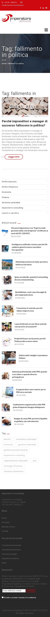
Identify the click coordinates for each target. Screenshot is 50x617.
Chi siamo (6, 522)
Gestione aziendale (11, 202)
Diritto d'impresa (10, 186)
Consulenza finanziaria (11, 549)
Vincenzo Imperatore (14, 471)
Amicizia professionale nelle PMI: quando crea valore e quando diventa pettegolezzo (29, 374)
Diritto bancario (9, 181)
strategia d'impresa (13, 466)
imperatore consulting (14, 455)
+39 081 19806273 (10, 2)
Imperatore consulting (12, 207)
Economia (6, 192)
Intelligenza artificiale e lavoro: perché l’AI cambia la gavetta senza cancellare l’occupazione (29, 247)
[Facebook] (41, 8)
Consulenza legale (9, 554)
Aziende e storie (8, 527)
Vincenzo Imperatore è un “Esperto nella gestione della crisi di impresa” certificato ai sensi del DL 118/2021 (29, 230)
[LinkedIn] (44, 8)
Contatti (5, 531)
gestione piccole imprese (16, 450)
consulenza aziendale (26, 439)
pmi (34, 460)
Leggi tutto (13, 156)
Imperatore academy (10, 558)
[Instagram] (47, 8)
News (4, 563)
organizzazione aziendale (16, 460)
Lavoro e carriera (10, 213)
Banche (7, 439)
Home (4, 63)
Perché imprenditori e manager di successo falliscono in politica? (24, 123)
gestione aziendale (27, 444)
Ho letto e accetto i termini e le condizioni (20, 598)
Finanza (5, 197)
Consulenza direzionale (11, 545)
